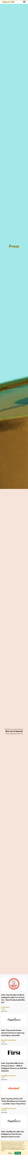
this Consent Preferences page (12, 1148)
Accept (18, 1153)
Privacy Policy (14, 1149)
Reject (10, 1153)
